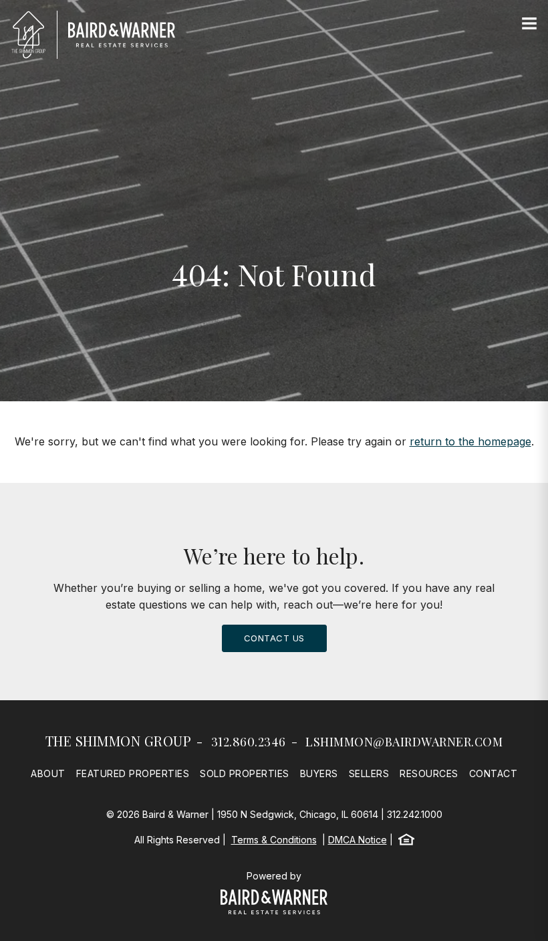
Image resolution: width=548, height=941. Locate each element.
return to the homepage (470, 441)
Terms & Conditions (274, 839)
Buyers (319, 773)
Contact (493, 773)
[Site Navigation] (529, 24)
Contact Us (274, 638)
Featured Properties (133, 773)
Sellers (369, 773)
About (48, 773)
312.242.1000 (414, 814)
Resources (429, 773)
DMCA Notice (357, 839)
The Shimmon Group (118, 741)
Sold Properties (244, 773)
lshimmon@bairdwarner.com (404, 742)
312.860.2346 (248, 742)
